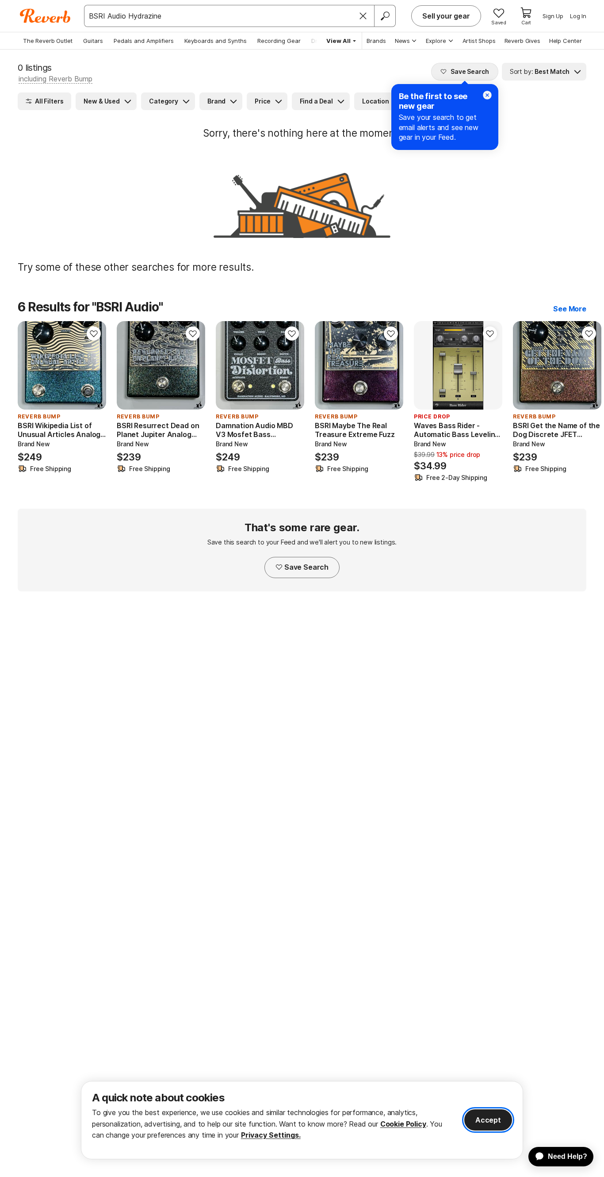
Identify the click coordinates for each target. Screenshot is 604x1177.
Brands (376, 40)
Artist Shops (479, 40)
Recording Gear (279, 40)
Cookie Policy (403, 1123)
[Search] (384, 16)
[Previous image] (426, 365)
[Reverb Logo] (45, 15)
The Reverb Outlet (48, 40)
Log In (578, 15)
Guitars (93, 40)
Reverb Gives (522, 40)
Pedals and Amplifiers (144, 40)
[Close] (363, 16)
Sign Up (553, 15)
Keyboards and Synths (215, 40)
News (402, 40)
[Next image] (490, 365)
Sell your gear (446, 16)
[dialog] (302, 1120)
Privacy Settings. (271, 1135)
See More (569, 308)
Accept (488, 1120)
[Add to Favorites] (94, 333)
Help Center (565, 40)
